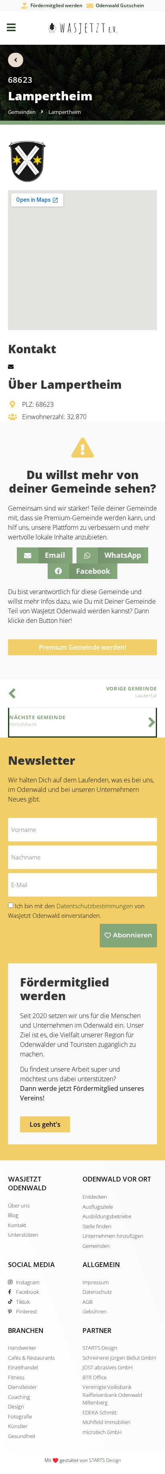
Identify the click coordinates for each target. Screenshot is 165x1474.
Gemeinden (22, 111)
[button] (44, 555)
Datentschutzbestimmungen (95, 906)
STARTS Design (105, 1460)
